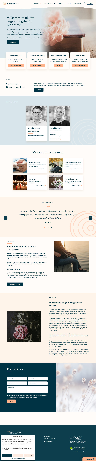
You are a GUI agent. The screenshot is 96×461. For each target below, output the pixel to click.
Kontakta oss (77, 3)
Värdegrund (41, 169)
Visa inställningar (29, 455)
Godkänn (7, 455)
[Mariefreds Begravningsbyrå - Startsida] (14, 432)
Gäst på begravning (48, 3)
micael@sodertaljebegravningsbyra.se (36, 135)
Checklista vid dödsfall (16, 65)
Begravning (36, 3)
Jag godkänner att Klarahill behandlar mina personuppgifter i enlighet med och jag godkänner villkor (28, 396)
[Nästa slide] (90, 218)
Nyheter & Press (40, 185)
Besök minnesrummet (80, 65)
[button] (33, 436)
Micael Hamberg (34, 128)
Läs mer (59, 65)
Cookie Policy (13, 458)
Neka (18, 455)
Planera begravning (37, 65)
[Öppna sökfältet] (84, 3)
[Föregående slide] (6, 218)
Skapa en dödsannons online (73, 162)
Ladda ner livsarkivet (15, 284)
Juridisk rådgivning (34, 162)
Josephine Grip (56, 128)
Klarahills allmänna (29, 397)
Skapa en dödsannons (74, 169)
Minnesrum (61, 3)
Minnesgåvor (32, 179)
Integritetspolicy (21, 458)
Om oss (69, 3)
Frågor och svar (76, 185)
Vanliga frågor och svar (71, 179)
